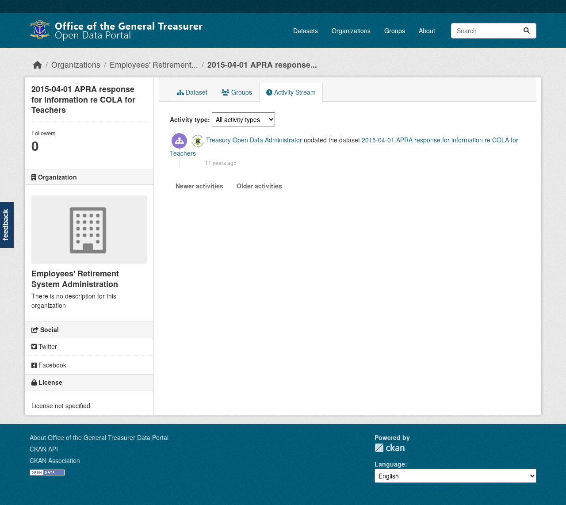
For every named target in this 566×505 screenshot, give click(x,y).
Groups (394, 30)
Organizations (351, 30)
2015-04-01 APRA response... (262, 64)
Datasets (305, 30)
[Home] (37, 64)
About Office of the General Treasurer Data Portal (99, 437)
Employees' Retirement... (154, 64)
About (427, 30)
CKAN (390, 447)
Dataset (195, 92)
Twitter (47, 346)
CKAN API (44, 448)
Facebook (51, 364)
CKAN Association (55, 460)
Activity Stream (294, 92)
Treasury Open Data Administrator (254, 139)
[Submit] (526, 30)
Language (390, 463)
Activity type (189, 119)
